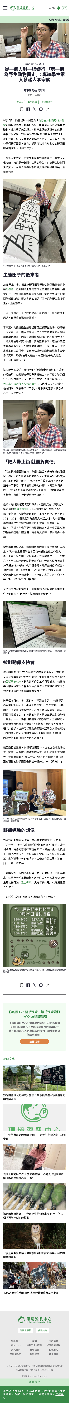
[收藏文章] (21, 109)
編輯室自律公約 (34, 1345)
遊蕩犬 (19, 102)
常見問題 (15, 1349)
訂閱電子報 (25, 1330)
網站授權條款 (53, 1345)
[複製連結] (47, 109)
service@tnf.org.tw (39, 1376)
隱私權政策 (15, 1354)
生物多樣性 (47, 102)
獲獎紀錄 (34, 1354)
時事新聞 (29, 90)
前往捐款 (34, 1042)
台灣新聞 (40, 90)
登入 (64, 8)
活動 (34, 1340)
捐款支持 (42, 1330)
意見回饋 (53, 1354)
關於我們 (53, 1340)
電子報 (52, 8)
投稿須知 (53, 1349)
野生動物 (32, 102)
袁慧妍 (37, 95)
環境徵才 (15, 1340)
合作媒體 (34, 1349)
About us (16, 1345)
